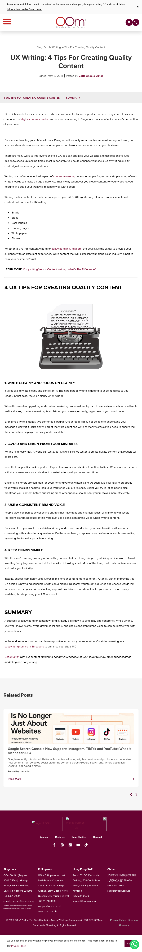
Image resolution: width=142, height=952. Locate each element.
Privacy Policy (18, 946)
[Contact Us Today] (135, 22)
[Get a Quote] (129, 22)
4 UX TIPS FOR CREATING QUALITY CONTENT (32, 98)
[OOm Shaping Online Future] (71, 22)
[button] (131, 794)
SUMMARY (73, 98)
